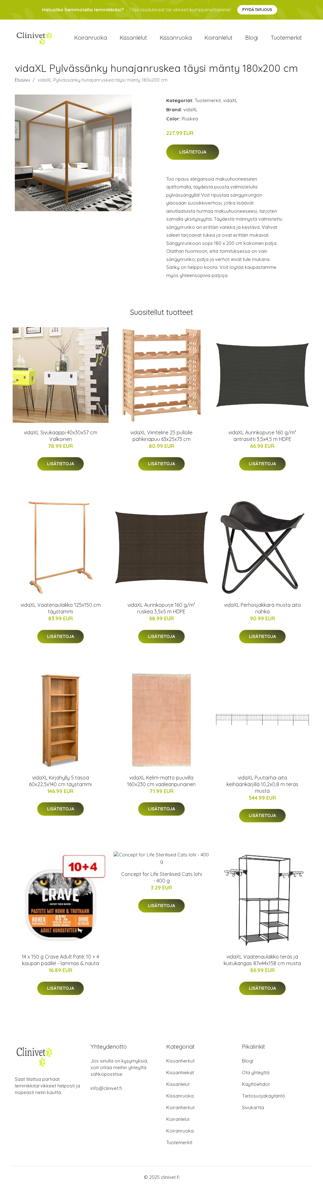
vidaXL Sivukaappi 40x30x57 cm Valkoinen (60, 435)
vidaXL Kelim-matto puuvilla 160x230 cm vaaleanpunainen (161, 780)
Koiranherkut (180, 1107)
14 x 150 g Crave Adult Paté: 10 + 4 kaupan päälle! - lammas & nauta (60, 959)
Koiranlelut (218, 37)
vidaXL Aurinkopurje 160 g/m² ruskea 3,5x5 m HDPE (161, 608)
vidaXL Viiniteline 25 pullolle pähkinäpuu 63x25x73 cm (161, 435)
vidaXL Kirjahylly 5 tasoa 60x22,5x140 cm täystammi (60, 780)
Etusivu (22, 80)
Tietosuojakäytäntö (263, 1096)
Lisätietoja (192, 152)
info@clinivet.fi (106, 1088)
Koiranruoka (90, 37)
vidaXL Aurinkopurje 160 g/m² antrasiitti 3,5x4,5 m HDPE (262, 435)
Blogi (251, 37)
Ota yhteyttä (255, 1072)
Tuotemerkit (286, 37)
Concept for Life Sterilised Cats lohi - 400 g (161, 877)
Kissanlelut (133, 37)
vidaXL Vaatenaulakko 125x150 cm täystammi (61, 608)
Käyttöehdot (256, 1084)
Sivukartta (253, 1107)
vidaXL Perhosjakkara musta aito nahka (262, 608)
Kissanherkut (180, 1061)
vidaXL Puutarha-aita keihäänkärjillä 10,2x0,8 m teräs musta (262, 784)
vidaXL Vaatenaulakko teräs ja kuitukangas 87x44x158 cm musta (262, 959)
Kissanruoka (176, 37)
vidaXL (230, 100)
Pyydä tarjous (257, 9)
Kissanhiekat (180, 1072)
